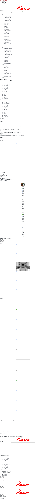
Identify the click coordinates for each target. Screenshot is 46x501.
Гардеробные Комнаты (7, 74)
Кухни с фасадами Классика (6, 83)
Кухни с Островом (6, 29)
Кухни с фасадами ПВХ (7, 52)
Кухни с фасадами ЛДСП (7, 18)
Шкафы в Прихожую (6, 34)
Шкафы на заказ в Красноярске (4, 480)
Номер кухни (2, 496)
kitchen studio (2, 10)
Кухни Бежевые (6, 24)
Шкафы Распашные (6, 38)
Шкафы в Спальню (6, 68)
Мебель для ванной (6, 42)
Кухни (2, 14)
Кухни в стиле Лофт (6, 22)
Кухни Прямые (6, 61)
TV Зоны (5, 71)
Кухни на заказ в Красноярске (4, 479)
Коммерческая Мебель (7, 41)
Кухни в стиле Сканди (7, 55)
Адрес (1, 241)
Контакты (3, 44)
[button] (23, 46)
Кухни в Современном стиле (8, 48)
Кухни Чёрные (6, 27)
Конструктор (3, 77)
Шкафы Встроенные (6, 35)
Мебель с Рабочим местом (8, 40)
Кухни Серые (5, 25)
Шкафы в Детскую (6, 33)
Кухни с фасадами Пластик (7, 17)
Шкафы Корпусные (6, 36)
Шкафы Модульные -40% (7, 43)
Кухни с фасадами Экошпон (8, 21)
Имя (0, 239)
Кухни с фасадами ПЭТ (7, 19)
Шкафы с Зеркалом (6, 39)
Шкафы (3, 64)
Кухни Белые (5, 58)
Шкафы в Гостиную (6, 32)
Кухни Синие (5, 26)
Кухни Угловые (6, 28)
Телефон (1, 240)
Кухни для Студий (6, 23)
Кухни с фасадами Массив (7, 20)
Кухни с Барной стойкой (7, 30)
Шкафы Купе (5, 37)
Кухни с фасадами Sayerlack (8, 16)
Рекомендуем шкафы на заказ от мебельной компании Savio (4, 455)
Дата (1, 434)
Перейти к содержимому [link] (3, 0)
